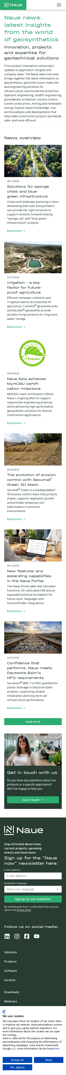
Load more (33, 722)
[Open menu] (59, 5)
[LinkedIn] (7, 936)
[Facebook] (27, 936)
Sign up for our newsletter (33, 899)
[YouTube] (36, 936)
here (56, 1048)
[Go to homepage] (13, 5)
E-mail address (12, 870)
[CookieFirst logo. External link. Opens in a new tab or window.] (4, 1012)
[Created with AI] (59, 763)
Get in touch (31, 800)
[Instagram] (17, 936)
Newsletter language (15, 883)
